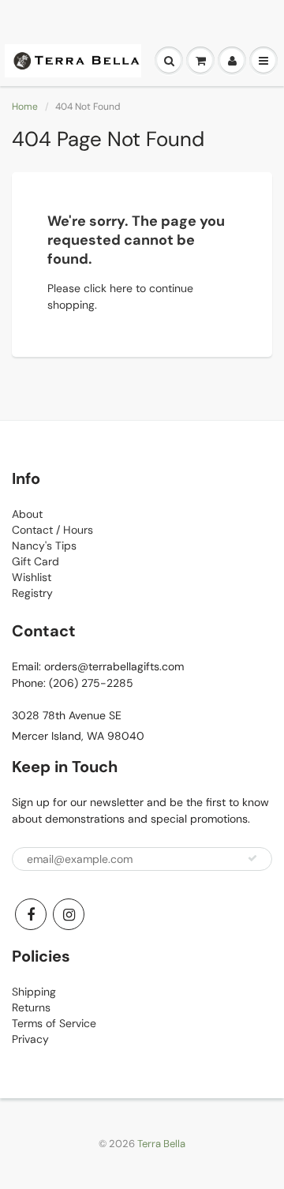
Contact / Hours (52, 530)
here (121, 288)
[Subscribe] (252, 858)
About (27, 514)
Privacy (30, 1039)
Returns (31, 1007)
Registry (32, 593)
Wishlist (31, 577)
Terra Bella (161, 1143)
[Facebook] (31, 914)
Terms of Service (54, 1023)
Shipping (34, 992)
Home (25, 106)
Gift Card (35, 561)
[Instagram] (68, 914)
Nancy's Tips (44, 545)
